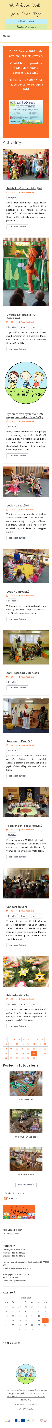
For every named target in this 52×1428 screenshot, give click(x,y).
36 (17, 1058)
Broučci (24, 327)
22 (28, 1048)
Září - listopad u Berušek (22, 673)
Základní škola (26, 21)
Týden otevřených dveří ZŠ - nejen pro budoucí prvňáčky (25, 415)
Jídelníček (13, 1198)
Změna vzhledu (26, 1409)
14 (28, 1044)
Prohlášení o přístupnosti (26, 1404)
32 (39, 1053)
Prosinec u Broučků (19, 741)
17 (45, 1044)
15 (34, 1044)
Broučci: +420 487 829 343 (14, 1255)
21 (23, 1048)
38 (28, 1058)
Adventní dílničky (17, 995)
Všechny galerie (26, 1185)
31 (34, 1053)
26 (6, 1053)
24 (39, 1048)
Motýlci (12, 197)
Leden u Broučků (17, 591)
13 (23, 1044)
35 (11, 1058)
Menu (6, 36)
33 (45, 1053)
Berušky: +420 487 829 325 (14, 1249)
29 (23, 1053)
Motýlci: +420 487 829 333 (14, 1252)
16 (39, 1044)
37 (23, 1058)
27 (11, 1053)
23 (34, 1048)
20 (17, 1048)
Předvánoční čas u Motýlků (24, 825)
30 (28, 1053)
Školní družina (26, 27)
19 (11, 1048)
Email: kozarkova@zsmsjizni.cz (17, 1268)
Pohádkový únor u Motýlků (24, 188)
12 (17, 1044)
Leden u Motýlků (17, 505)
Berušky (12, 327)
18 (6, 1048)
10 (6, 1044)
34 (6, 1058)
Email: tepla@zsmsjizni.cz (14, 1280)
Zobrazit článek (17, 227)
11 (11, 1044)
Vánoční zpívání (16, 906)
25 (45, 1048)
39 (34, 1058)
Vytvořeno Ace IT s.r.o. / (18, 1396)
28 (17, 1053)
